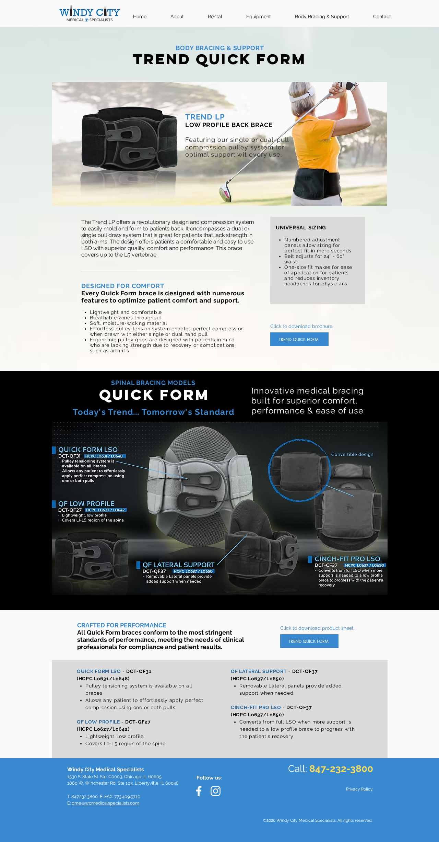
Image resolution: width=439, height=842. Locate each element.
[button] (326, 13)
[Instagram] (215, 791)
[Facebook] (198, 791)
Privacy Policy (359, 789)
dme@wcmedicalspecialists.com (105, 803)
